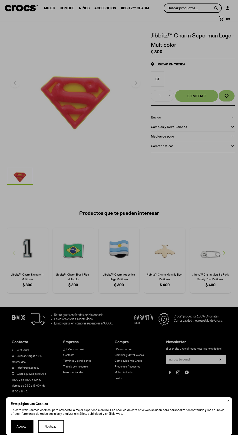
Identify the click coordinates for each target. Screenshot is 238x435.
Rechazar (51, 426)
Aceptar (22, 426)
